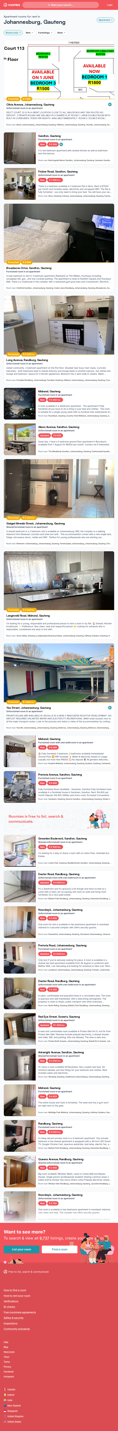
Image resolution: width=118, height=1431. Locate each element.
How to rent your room (17, 1295)
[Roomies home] (12, 5)
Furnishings (44, 32)
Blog (6, 1347)
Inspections (11, 1323)
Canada (11, 1389)
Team (6, 1356)
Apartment (104, 20)
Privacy (7, 1366)
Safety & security (14, 1317)
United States (14, 1421)
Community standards (17, 1328)
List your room (21, 1249)
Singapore (12, 1410)
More (60, 32)
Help (6, 1342)
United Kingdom (15, 1416)
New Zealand (14, 1405)
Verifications (11, 1301)
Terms (7, 1361)
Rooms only (12, 32)
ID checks (9, 1306)
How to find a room (15, 1290)
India (9, 1400)
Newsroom (9, 1352)
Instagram (9, 1376)
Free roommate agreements (20, 1312)
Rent (28, 32)
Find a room (59, 1249)
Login (109, 5)
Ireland (10, 1394)
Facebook (9, 1371)
